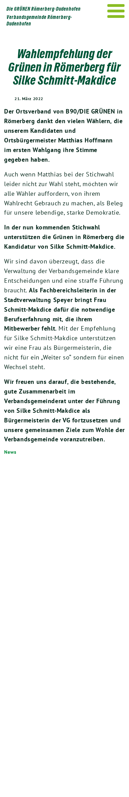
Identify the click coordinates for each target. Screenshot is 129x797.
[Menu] (116, 11)
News (10, 452)
